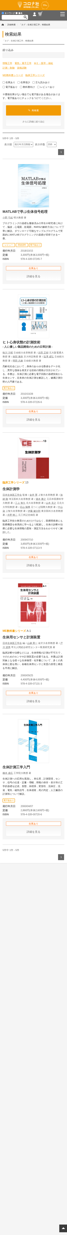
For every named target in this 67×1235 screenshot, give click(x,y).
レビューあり (47, 87)
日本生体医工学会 (12, 494)
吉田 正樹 (43, 352)
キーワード (10, 13)
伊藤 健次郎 (34, 511)
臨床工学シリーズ (35, 75)
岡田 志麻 (18, 360)
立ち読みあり (42, 82)
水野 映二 (12, 515)
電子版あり (11, 87)
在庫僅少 (25, 82)
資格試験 (22, 67)
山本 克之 (51, 503)
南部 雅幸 (18, 356)
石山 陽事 (25, 507)
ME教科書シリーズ (13, 75)
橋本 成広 (8, 773)
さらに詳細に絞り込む (33, 121)
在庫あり (10, 82)
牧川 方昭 (8, 352)
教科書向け (29, 87)
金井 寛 (33, 494)
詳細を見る (33, 276)
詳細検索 (11, 24)
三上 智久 (20, 503)
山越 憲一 (32, 643)
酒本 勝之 (41, 499)
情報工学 (7, 63)
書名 (20, 13)
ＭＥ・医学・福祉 (43, 63)
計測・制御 (9, 67)
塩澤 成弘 (48, 356)
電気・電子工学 (23, 63)
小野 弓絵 (8, 217)
